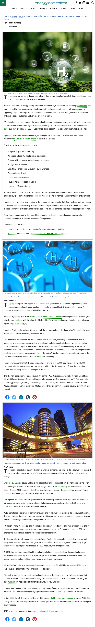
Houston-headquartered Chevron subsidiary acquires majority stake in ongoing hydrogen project (45, 463)
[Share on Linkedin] (21, 397)
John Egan (13, 26)
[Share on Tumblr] (28, 397)
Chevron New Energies (13, 483)
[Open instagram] (83, 2)
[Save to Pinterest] (34, 397)
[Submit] (92, 2)
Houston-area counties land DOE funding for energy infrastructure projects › (36, 229)
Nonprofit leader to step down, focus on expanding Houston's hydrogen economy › (39, 233)
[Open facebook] (76, 2)
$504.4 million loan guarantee (62, 598)
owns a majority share (63, 486)
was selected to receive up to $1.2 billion (46, 316)
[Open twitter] (80, 2)
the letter (37, 356)
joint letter (19, 320)
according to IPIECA (25, 555)
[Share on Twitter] (14, 397)
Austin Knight (13, 582)
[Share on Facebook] (7, 397)
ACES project (82, 565)
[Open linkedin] (87, 2)
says (63, 529)
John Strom (8, 506)
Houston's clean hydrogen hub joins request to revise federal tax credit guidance (38, 297)
